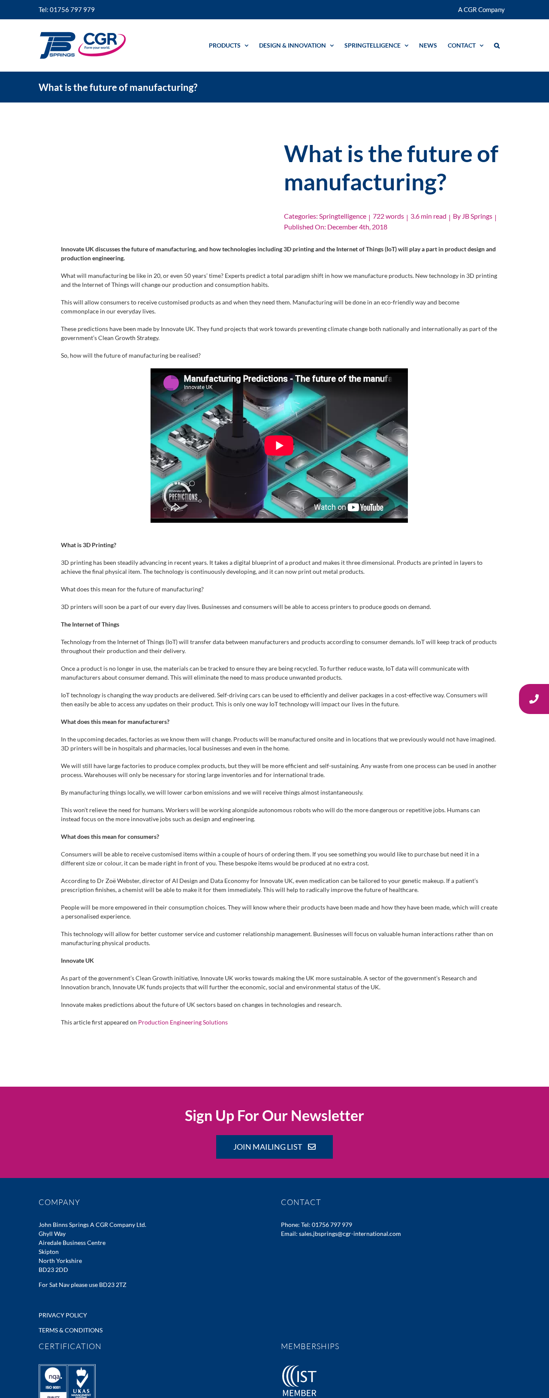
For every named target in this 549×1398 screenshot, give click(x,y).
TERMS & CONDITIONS (71, 1330)
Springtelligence (342, 216)
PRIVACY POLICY (63, 1315)
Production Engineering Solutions (183, 1022)
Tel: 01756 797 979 (326, 1224)
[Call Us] (534, 699)
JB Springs (477, 216)
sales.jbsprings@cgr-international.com (350, 1233)
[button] (497, 45)
